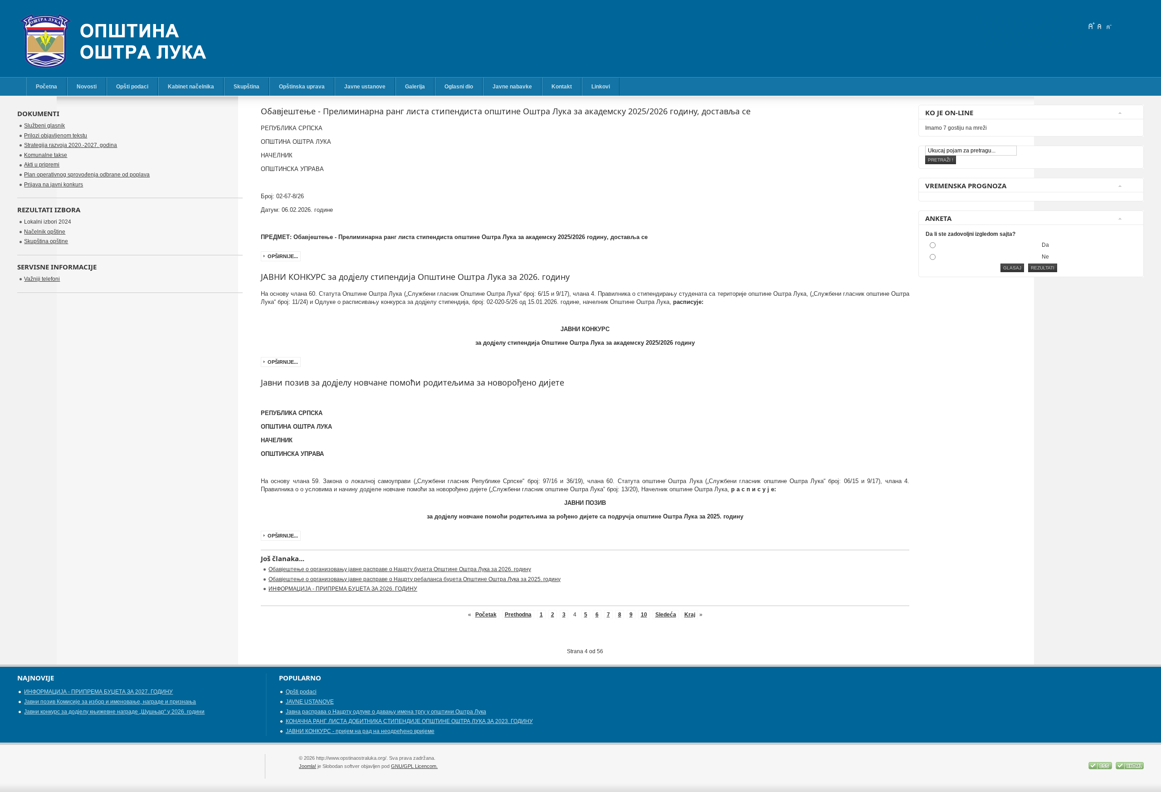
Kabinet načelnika (191, 86)
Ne (1045, 257)
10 (644, 614)
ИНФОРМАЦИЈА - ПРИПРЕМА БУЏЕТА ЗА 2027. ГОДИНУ (98, 692)
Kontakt (561, 86)
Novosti (87, 86)
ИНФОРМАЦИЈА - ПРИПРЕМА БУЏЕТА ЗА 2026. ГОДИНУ (342, 589)
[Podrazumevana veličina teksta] (1099, 25)
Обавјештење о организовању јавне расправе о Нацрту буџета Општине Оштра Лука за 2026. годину (399, 569)
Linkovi (600, 86)
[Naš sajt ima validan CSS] (1100, 767)
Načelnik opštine (44, 232)
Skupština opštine (46, 241)
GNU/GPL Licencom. (414, 766)
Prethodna (518, 614)
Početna (46, 86)
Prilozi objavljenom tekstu (55, 135)
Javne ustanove (364, 86)
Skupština (246, 86)
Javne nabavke (512, 86)
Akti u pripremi (41, 164)
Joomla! (307, 766)
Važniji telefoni (42, 279)
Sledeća (665, 614)
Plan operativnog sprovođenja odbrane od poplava (87, 174)
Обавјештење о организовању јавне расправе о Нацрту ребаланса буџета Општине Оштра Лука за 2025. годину (414, 579)
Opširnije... (283, 256)
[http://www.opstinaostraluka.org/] (122, 45)
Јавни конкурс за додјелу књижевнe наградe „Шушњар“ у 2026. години (114, 712)
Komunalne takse (45, 155)
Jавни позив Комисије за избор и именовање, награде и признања (110, 702)
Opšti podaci (132, 86)
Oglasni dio (458, 86)
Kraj (689, 614)
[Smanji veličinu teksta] (1108, 25)
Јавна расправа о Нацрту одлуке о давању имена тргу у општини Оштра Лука (386, 712)
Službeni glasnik (44, 125)
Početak (486, 614)
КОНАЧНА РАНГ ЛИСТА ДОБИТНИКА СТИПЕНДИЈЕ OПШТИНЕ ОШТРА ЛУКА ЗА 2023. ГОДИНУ (409, 721)
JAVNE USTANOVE (310, 702)
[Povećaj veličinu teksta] (1091, 25)
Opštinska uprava (302, 86)
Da (1045, 245)
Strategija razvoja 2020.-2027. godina (70, 145)
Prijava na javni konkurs (53, 184)
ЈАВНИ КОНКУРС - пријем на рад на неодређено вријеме (360, 731)
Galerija (415, 86)
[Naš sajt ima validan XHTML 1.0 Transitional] (1130, 767)
